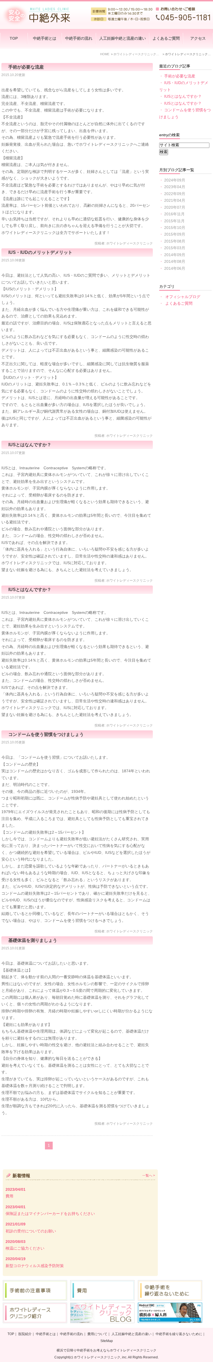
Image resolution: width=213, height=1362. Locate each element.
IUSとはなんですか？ (29, 444)
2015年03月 (174, 248)
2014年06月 (174, 268)
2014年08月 (174, 261)
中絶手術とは (44, 38)
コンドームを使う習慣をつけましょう (46, 734)
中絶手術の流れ (78, 38)
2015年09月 (174, 234)
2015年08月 (174, 241)
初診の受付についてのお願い (31, 1231)
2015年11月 (174, 221)
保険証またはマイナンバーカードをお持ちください (50, 1214)
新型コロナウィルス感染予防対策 (35, 1266)
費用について (97, 1334)
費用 (9, 1196)
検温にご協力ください (25, 1248)
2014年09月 (174, 255)
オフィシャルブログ (182, 297)
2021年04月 (174, 200)
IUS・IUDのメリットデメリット (40, 252)
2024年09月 (174, 180)
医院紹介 (25, 1334)
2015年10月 (174, 228)
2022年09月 (174, 194)
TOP (14, 38)
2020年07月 (174, 207)
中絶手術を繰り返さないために (179, 1334)
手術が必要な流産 (26, 66)
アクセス (198, 38)
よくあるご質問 (166, 38)
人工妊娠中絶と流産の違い (122, 38)
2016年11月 (174, 214)
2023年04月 (174, 187)
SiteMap (106, 1341)
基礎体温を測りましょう (32, 940)
